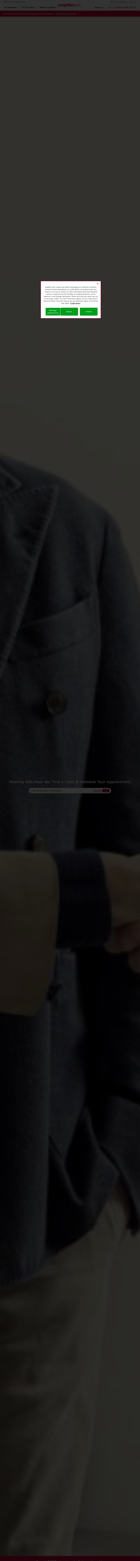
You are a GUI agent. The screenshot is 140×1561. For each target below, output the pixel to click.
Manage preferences (52, 311)
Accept (89, 311)
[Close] (97, 283)
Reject (69, 311)
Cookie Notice (75, 303)
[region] (71, 299)
